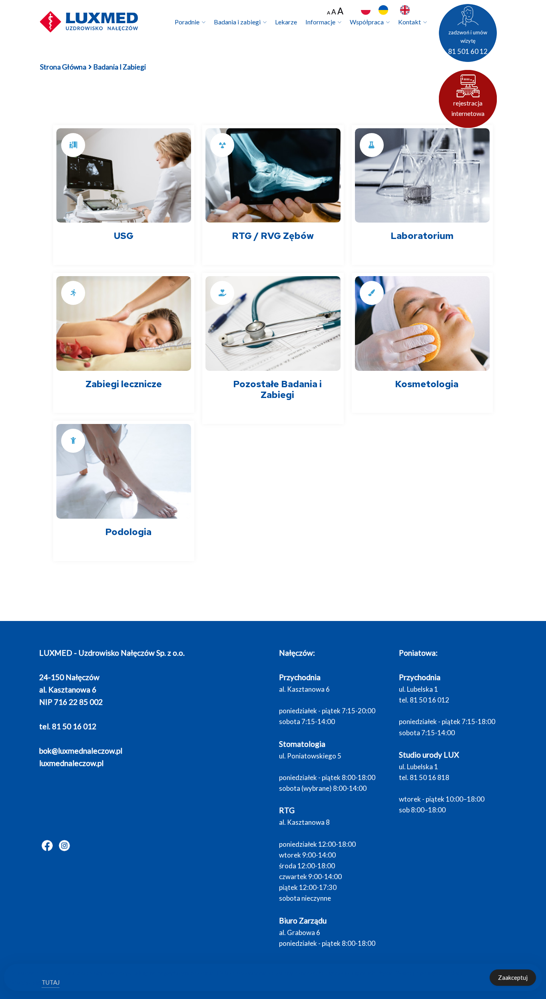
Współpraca (367, 22)
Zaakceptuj (513, 977)
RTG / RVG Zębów (273, 236)
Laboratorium (422, 236)
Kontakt (409, 22)
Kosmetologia (426, 384)
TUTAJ (51, 982)
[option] (385, 10)
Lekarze (286, 22)
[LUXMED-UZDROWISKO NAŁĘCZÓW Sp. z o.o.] (89, 21)
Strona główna (63, 67)
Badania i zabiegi (237, 22)
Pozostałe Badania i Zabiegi (277, 389)
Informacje (320, 22)
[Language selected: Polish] (397, 10)
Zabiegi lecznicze (124, 384)
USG (124, 236)
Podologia (128, 532)
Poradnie (187, 22)
